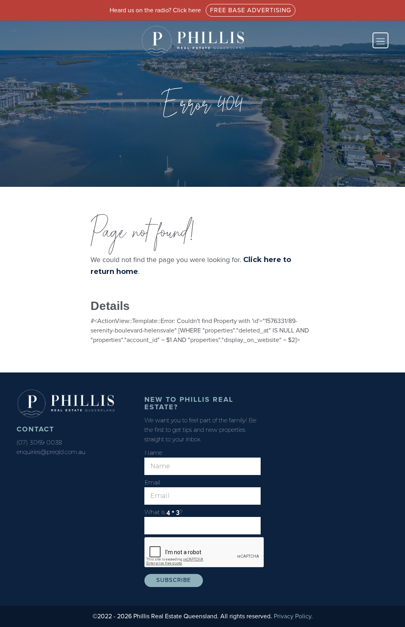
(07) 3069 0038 (39, 442)
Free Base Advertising (250, 10)
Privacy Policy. (293, 616)
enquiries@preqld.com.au (51, 452)
